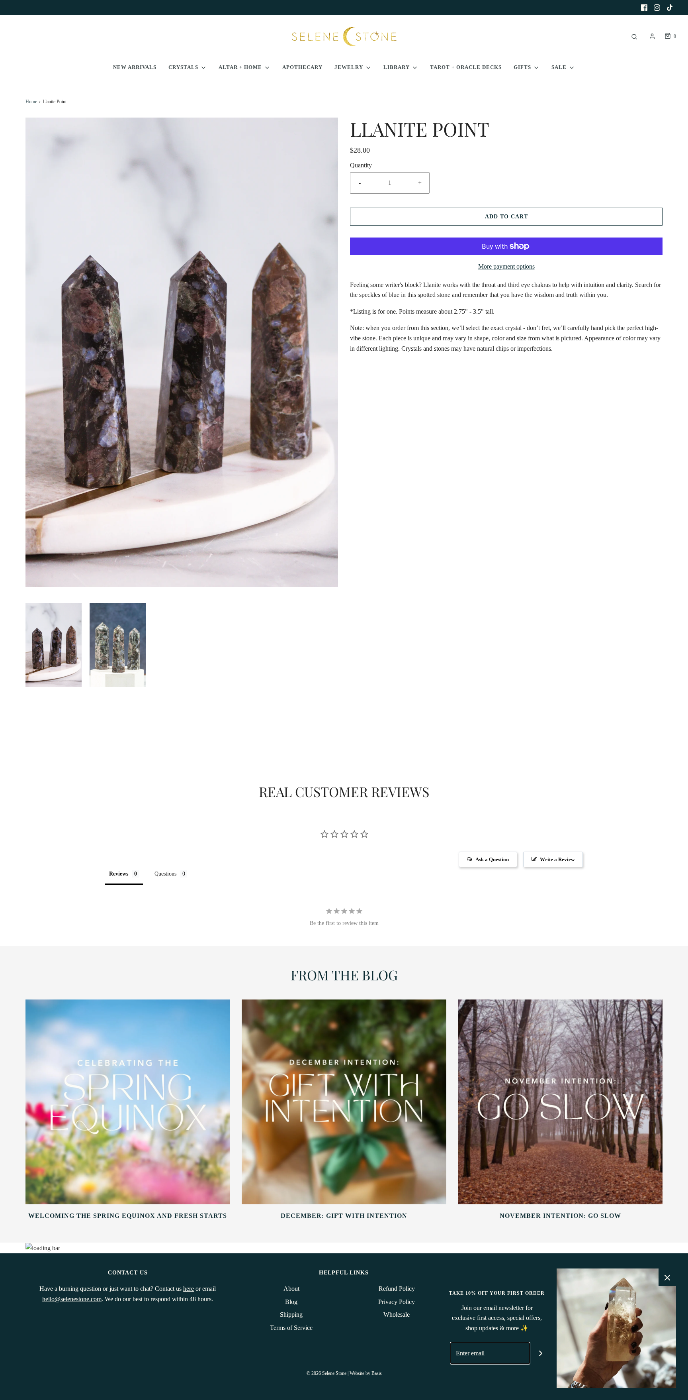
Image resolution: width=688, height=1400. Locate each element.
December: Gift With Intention (344, 1215)
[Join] (541, 1353)
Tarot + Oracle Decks (466, 67)
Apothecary (302, 67)
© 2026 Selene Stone (326, 1373)
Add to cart (506, 217)
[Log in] (652, 36)
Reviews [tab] (118, 874)
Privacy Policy (396, 1301)
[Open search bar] (634, 36)
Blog (291, 1301)
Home (31, 101)
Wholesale (396, 1314)
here (188, 1288)
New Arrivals (134, 67)
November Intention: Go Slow (560, 1215)
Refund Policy (397, 1288)
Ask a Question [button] (492, 859)
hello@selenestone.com (72, 1299)
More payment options (506, 266)
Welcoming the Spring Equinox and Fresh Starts (127, 1215)
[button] (53, 645)
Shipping (291, 1314)
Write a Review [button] (557, 859)
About (291, 1288)
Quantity (361, 165)
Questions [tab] (165, 874)
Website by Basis (366, 1373)
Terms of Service (291, 1327)
